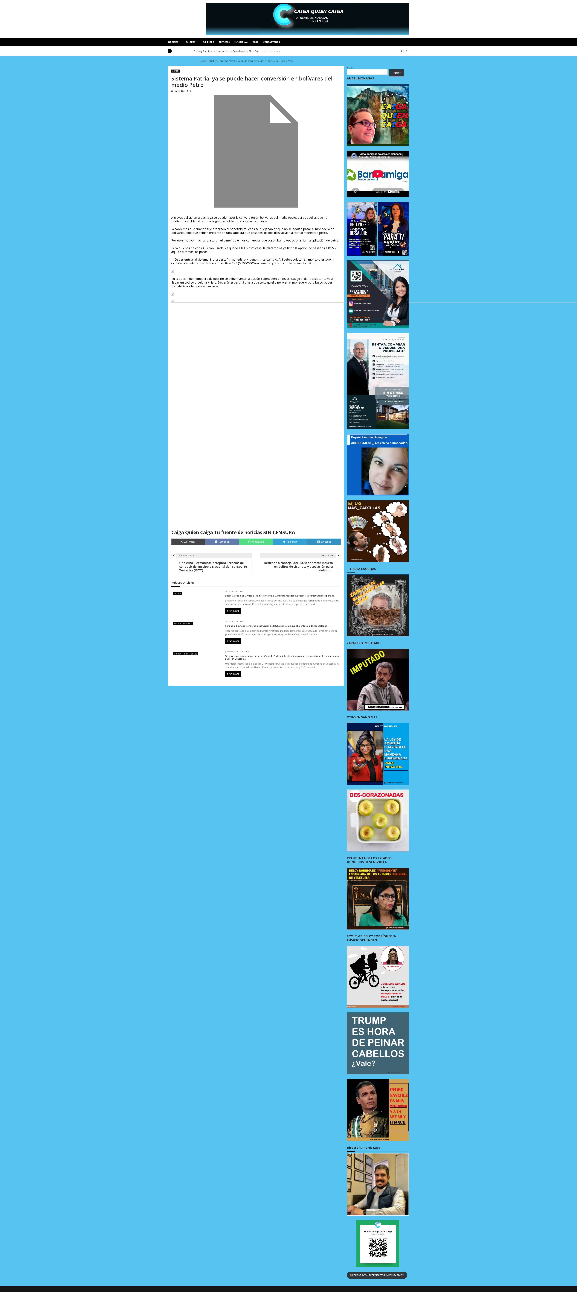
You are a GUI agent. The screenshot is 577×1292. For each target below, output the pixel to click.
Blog (255, 42)
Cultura (190, 42)
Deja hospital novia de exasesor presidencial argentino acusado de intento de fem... (237, 51)
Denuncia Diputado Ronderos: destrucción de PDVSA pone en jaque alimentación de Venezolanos (276, 626)
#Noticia (175, 71)
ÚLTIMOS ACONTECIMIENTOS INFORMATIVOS (377, 1275)
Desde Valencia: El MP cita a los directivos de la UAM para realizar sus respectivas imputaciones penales (279, 595)
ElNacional (241, 42)
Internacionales (190, 654)
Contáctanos (271, 42)
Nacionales (188, 624)
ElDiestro (208, 42)
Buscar (351, 67)
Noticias (173, 42)
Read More (233, 611)
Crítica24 (224, 42)
